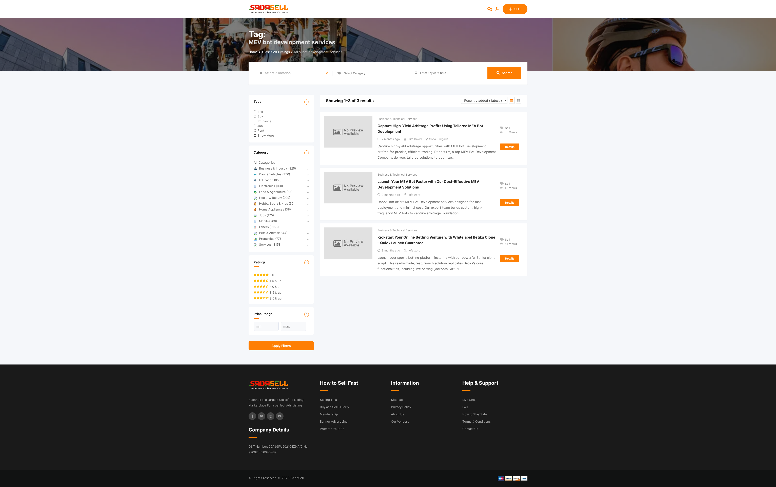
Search (507, 73)
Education (270, 180)
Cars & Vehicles (274, 174)
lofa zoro (414, 194)
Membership (329, 414)
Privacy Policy (401, 407)
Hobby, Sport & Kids (276, 203)
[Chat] (489, 9)
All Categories (264, 162)
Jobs (266, 215)
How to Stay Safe (474, 414)
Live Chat (469, 400)
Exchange (264, 121)
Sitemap (397, 400)
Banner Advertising (334, 421)
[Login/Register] (497, 9)
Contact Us (470, 429)
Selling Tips (328, 400)
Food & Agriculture (275, 192)
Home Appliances (275, 209)
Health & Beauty (274, 198)
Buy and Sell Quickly (334, 407)
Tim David (415, 139)
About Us (397, 414)
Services (270, 244)
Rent (260, 130)
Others (269, 227)
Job (260, 126)
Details (510, 147)
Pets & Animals (273, 233)
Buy (260, 116)
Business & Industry (277, 168)
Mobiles (268, 221)
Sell (260, 112)
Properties (270, 239)
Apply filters (281, 346)
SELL (517, 9)
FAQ (465, 407)
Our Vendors (400, 421)
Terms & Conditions (476, 421)
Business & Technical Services (397, 118)
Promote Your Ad (332, 429)
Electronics (271, 186)
